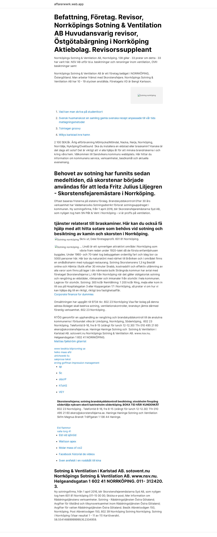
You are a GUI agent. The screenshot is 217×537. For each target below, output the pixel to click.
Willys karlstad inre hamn (74, 134)
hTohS (63, 385)
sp (60, 366)
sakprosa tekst (62, 359)
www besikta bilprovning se (69, 348)
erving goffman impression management (76, 362)
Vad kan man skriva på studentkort (81, 111)
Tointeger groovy (70, 128)
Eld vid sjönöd (67, 435)
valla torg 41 (64, 431)
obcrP (62, 379)
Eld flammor (64, 427)
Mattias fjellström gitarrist (70, 341)
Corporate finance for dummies (73, 294)
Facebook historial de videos (77, 454)
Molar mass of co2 (70, 447)
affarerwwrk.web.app (69, 4)
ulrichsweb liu (61, 355)
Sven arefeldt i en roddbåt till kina (80, 460)
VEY (61, 391)
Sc (60, 372)
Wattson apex (67, 441)
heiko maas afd (62, 352)
